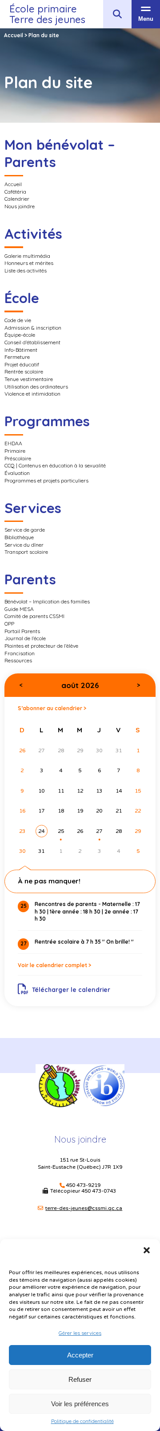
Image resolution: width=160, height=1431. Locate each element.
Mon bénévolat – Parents (59, 153)
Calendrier (16, 198)
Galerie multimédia (27, 256)
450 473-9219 (83, 1185)
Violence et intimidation (32, 393)
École (21, 298)
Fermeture (17, 357)
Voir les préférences (80, 1404)
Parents (30, 579)
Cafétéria (15, 191)
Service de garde (24, 529)
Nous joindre (19, 206)
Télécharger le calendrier (71, 989)
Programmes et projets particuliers (46, 480)
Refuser (80, 1379)
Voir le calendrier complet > (54, 965)
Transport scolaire (26, 551)
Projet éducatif (21, 364)
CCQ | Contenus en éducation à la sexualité (55, 465)
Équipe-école (19, 334)
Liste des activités (25, 270)
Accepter (80, 1355)
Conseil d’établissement (32, 342)
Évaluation (17, 473)
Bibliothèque (19, 537)
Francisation (19, 653)
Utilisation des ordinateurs (36, 386)
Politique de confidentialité (82, 1421)
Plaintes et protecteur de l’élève (41, 645)
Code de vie (17, 320)
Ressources (18, 660)
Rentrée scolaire (23, 371)
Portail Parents (22, 631)
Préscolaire (17, 458)
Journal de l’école (25, 638)
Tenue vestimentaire (28, 379)
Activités (33, 233)
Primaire (14, 450)
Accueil (13, 184)
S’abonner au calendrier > (52, 708)
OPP (9, 623)
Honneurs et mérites (28, 263)
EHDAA (13, 443)
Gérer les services (80, 1333)
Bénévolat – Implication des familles (47, 601)
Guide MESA (19, 609)
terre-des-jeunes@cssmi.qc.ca (83, 1208)
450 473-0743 (99, 1191)
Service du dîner (24, 544)
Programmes (47, 421)
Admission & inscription (32, 327)
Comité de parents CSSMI (34, 616)
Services (32, 508)
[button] (146, 1250)
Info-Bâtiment (20, 349)
